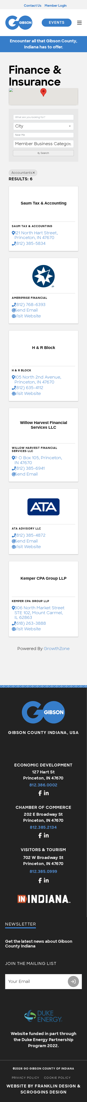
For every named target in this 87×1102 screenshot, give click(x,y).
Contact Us (32, 6)
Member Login (56, 6)
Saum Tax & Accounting (32, 226)
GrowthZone (57, 648)
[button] (43, 92)
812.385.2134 (43, 827)
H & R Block (21, 370)
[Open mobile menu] (79, 22)
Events (56, 22)
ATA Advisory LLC (26, 528)
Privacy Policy (25, 1078)
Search (45, 153)
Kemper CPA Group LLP (30, 601)
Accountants (21, 173)
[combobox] (43, 126)
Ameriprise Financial (29, 298)
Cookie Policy (57, 1078)
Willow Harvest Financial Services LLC (34, 449)
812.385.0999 (43, 871)
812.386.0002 (43, 785)
